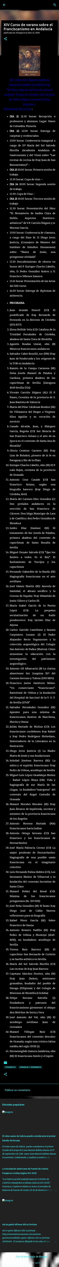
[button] (5, 39)
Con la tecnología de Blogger (31, 1256)
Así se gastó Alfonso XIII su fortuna (19, 1224)
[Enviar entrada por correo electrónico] (5, 1064)
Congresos (10, 1067)
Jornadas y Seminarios (30, 1067)
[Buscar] (55, 4)
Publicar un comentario (17, 1090)
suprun (37, 1263)
